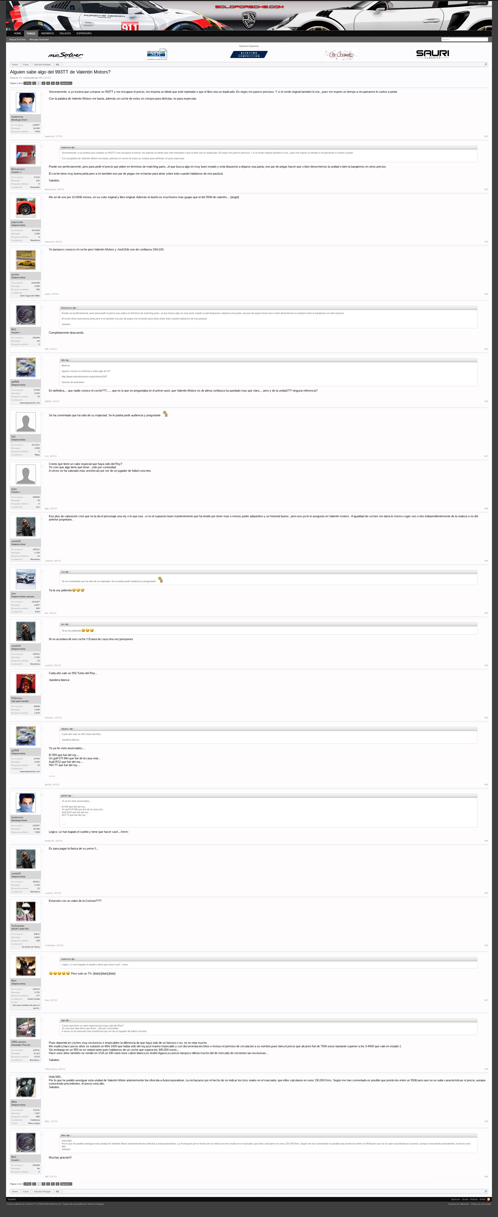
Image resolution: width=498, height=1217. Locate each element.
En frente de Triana (31, 947)
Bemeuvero (18, 169)
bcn (38, 507)
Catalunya (35, 1120)
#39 (486, 1121)
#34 (486, 841)
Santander (35, 187)
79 (38, 500)
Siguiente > (66, 83)
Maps (37, 455)
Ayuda (465, 1199)
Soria (37, 612)
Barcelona (35, 240)
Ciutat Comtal (34, 999)
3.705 (37, 553)
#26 (486, 401)
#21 (486, 136)
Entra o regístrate (478, 3)
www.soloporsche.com (30, 403)
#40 (486, 1176)
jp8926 (15, 381)
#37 (486, 1000)
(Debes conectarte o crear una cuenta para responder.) (462, 1184)
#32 (486, 718)
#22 (486, 189)
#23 (486, 242)
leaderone (17, 116)
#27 (486, 456)
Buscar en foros (18, 39)
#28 (486, 508)
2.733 (37, 992)
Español (12, 1199)
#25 (486, 349)
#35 (486, 893)
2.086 (37, 448)
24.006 (36, 128)
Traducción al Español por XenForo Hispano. (83, 1204)
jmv (13, 593)
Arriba (482, 1199)
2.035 (37, 393)
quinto (15, 274)
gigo (14, 488)
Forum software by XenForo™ (34, 1204)
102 (38, 180)
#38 (486, 1069)
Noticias (474, 1199)
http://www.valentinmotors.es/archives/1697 (84, 376)
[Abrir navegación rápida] (485, 64)
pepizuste (17, 222)
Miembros (47, 33)
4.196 (37, 710)
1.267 (37, 1113)
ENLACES (65, 33)
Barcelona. (35, 1060)
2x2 (13, 436)
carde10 (16, 541)
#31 (486, 665)
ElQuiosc (16, 698)
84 (38, 341)
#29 (486, 561)
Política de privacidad (481, 1204)
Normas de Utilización (458, 1204)
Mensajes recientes (39, 39)
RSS (488, 1199)
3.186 (37, 234)
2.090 (37, 286)
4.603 (37, 937)
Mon (14, 980)
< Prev (27, 83)
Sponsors (455, 1199)
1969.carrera (18, 1041)
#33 (486, 784)
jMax (14, 1101)
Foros (31, 33)
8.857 (37, 605)
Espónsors (84, 33)
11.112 (37, 1053)
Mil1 (40, 78)
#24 (486, 294)
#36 (486, 945)
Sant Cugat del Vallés (30, 296)
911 (20, 78)
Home (17, 33)
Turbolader (17, 925)
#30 (486, 613)
